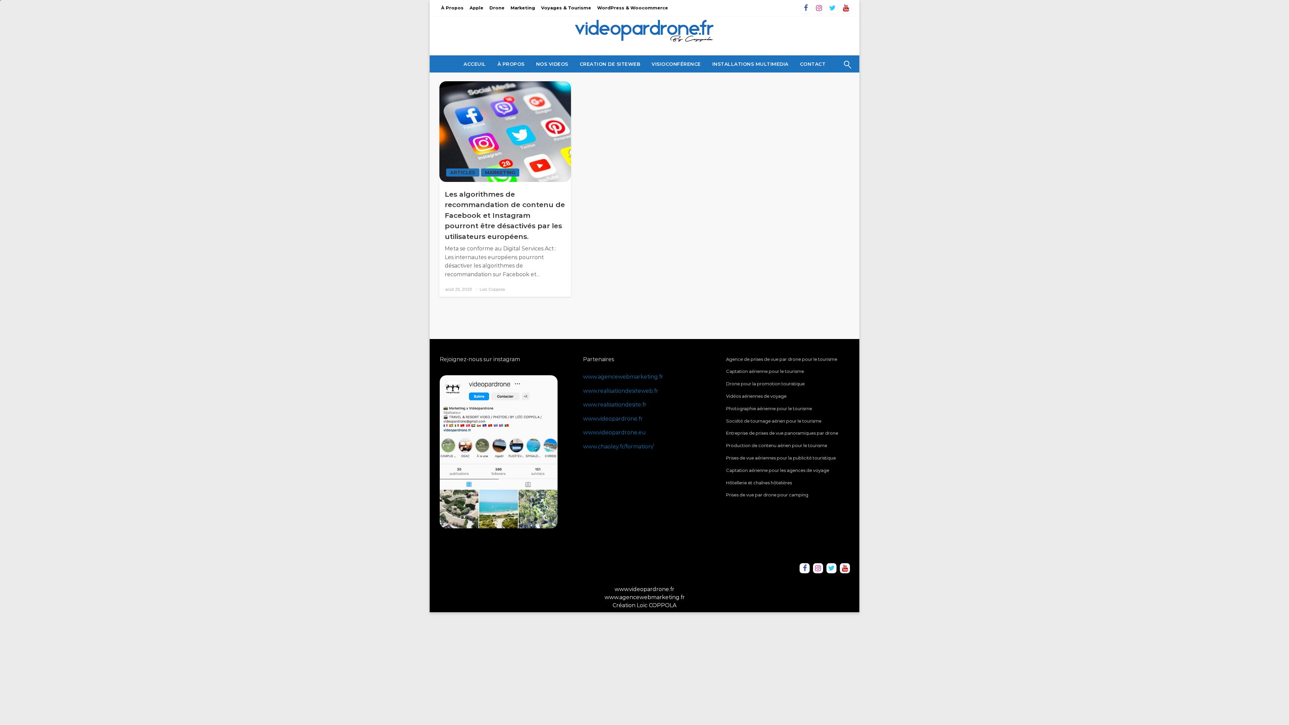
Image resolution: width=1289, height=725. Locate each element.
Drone (497, 7)
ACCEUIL (475, 64)
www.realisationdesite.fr (615, 404)
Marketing (523, 7)
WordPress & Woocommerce (632, 7)
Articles (462, 173)
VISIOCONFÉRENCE (676, 64)
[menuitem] (475, 64)
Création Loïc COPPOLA (644, 605)
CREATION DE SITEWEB (610, 64)
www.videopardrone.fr (613, 419)
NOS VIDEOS (552, 64)
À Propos (452, 7)
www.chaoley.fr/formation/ (618, 446)
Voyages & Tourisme (566, 7)
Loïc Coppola (492, 289)
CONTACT (813, 64)
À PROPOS (511, 64)
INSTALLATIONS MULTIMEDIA (750, 64)
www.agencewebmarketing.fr (623, 377)
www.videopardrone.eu (614, 432)
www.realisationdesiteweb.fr (620, 391)
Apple (476, 7)
